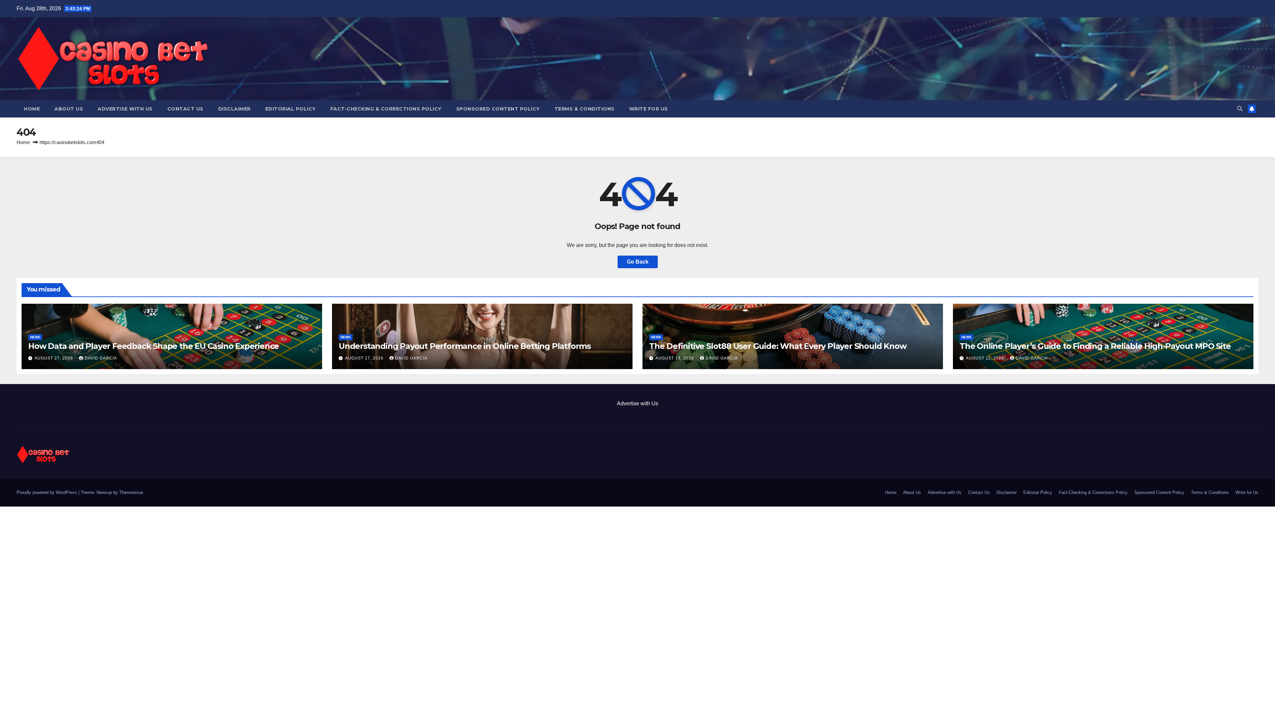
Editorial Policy (290, 109)
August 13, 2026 (675, 358)
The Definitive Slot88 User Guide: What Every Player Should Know (777, 346)
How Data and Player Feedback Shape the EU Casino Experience (153, 346)
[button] (1239, 109)
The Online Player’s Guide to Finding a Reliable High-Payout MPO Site (1095, 346)
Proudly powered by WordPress (47, 492)
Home (32, 109)
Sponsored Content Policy (498, 109)
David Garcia (101, 358)
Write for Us (648, 109)
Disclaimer (234, 109)
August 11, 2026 (985, 358)
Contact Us (185, 109)
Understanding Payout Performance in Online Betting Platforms (465, 346)
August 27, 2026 (54, 358)
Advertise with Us (125, 109)
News (35, 337)
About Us (68, 109)
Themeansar (131, 492)
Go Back (637, 262)
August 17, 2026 (365, 358)
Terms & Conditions (584, 109)
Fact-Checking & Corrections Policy (386, 109)
